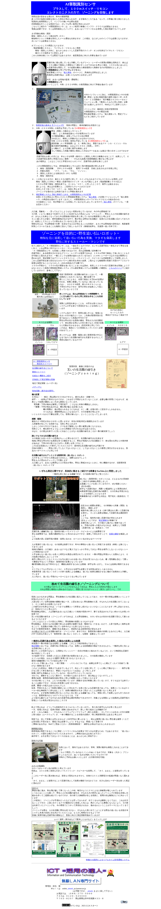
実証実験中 (103, 520)
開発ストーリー (38, 372)
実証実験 (35, 646)
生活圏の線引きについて (42, 368)
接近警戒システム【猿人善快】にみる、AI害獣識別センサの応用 (63, 194)
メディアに (37, 387)
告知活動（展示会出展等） (43, 391)
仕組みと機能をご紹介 (41, 376)
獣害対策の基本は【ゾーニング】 (50, 125)
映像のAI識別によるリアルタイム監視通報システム (108, 860)
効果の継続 (114, 534)
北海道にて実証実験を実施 (43, 379)
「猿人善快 (106, 202)
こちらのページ (115, 268)
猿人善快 (67, 72)
